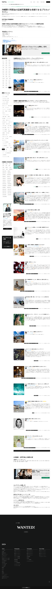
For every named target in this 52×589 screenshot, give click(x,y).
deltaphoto (6, 218)
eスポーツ (4, 147)
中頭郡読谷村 (4, 178)
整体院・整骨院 (10, 105)
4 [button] (20, 72)
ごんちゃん (28, 263)
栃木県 (3, 65)
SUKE (28, 402)
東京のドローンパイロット (42, 550)
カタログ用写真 (9, 109)
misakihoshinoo (29, 350)
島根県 (10, 78)
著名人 (6, 149)
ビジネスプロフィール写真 (6, 98)
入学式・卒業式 (9, 125)
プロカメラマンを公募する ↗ (45, 53)
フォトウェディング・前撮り (6, 156)
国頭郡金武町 (4, 176)
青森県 (9, 60)
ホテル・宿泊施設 (5, 129)
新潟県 (3, 69)
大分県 (9, 85)
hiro (27, 106)
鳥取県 (7, 78)
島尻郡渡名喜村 (9, 187)
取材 (3, 138)
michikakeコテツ (29, 367)
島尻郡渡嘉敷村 (4, 185)
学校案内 (7, 147)
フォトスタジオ (7, 107)
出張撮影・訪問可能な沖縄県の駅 (7, 41)
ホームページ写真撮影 (17, 556)
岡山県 (3, 80)
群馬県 (6, 65)
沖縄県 (10, 87)
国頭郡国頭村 (10, 169)
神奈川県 (10, 67)
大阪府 (3, 76)
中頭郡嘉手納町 (9, 178)
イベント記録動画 (29, 559)
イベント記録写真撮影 (17, 562)
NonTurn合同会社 (29, 437)
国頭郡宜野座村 (9, 174)
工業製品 (9, 116)
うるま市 (10, 167)
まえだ (28, 176)
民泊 (8, 129)
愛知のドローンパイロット (42, 553)
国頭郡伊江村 (8, 176)
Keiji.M (28, 315)
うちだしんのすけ (29, 193)
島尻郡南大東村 (4, 189)
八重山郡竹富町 (9, 194)
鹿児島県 (7, 87)
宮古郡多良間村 (4, 194)
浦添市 (3, 165)
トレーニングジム (9, 118)
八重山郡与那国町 (5, 196)
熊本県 (6, 85)
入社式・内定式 (4, 125)
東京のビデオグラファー (30, 550)
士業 (3, 107)
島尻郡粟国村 (4, 187)
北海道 (6, 60)
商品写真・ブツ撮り (5, 134)
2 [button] (18, 72)
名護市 (6, 165)
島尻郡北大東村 (9, 189)
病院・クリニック (5, 105)
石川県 (9, 69)
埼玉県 (9, 65)
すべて (3, 60)
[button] (15, 67)
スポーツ (10, 145)
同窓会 (3, 149)
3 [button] (19, 72)
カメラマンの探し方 (5, 42)
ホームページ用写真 (5, 96)
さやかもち (28, 141)
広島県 (6, 80)
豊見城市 (7, 167)
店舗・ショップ (9, 127)
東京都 (6, 67)
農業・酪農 (4, 118)
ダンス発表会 (6, 138)
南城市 (7, 169)
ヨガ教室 (4, 120)
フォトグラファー (6, 4)
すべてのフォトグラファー (17, 564)
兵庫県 (6, 76)
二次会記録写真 (4, 154)
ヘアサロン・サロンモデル (6, 114)
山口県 (9, 80)
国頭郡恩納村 (4, 174)
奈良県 (9, 76)
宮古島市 (4, 169)
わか (27, 228)
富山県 (6, 69)
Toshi (27, 63)
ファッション (4, 109)
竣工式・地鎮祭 (4, 127)
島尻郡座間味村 (9, 185)
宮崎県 (3, 87)
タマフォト (28, 211)
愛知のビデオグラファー (30, 553)
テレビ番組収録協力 (5, 145)
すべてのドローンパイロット (42, 556)
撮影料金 (3, 567)
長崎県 (3, 85)
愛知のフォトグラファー (17, 553)
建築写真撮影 (16, 559)
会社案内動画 (28, 556)
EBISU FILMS (29, 281)
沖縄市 (3, 167)
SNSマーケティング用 (5, 136)
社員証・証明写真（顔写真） (6, 100)
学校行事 (11, 147)
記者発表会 (10, 136)
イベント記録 (7, 94)
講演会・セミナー (8, 120)
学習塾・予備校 (4, 116)
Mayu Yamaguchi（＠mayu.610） (31, 385)
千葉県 (3, 67)
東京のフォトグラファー (17, 550)
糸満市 (9, 165)
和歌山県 (4, 78)
